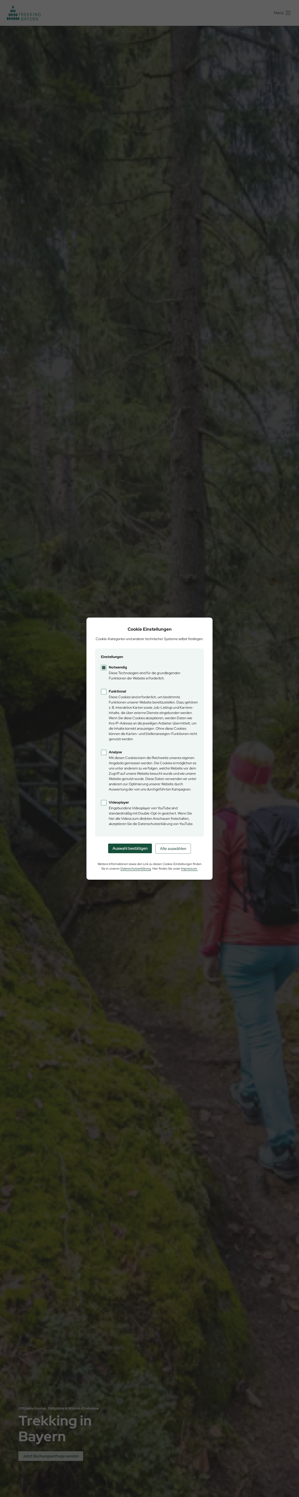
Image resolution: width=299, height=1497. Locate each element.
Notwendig (118, 667)
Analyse (115, 752)
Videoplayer (119, 802)
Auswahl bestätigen (130, 848)
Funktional (117, 691)
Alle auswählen (173, 848)
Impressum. (189, 868)
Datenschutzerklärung (135, 868)
